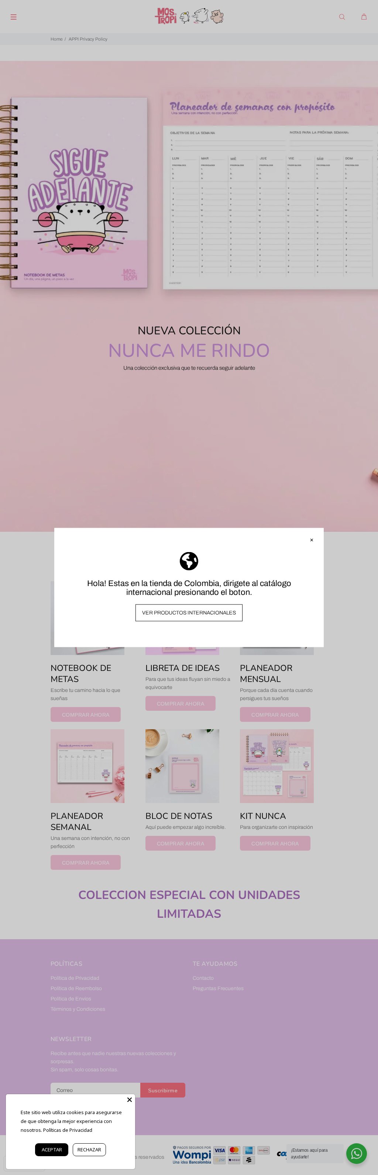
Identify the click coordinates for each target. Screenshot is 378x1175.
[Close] (129, 1099)
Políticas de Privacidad (67, 1130)
